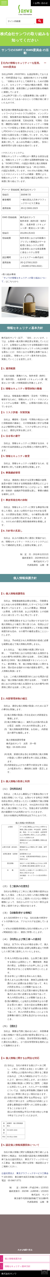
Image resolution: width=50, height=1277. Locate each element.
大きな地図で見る (25, 1250)
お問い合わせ (41, 3)
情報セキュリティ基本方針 (17, 1266)
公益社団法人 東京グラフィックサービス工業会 (24, 1173)
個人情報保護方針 (13, 1259)
